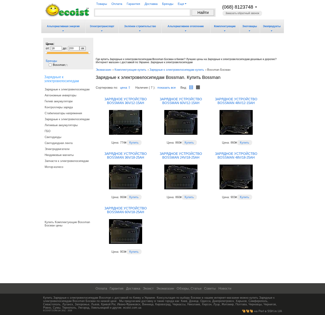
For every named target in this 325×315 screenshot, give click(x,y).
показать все (166, 87)
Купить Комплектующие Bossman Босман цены (67, 223)
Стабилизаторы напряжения (63, 113)
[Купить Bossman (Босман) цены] (68, 218)
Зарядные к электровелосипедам (67, 89)
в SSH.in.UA (273, 311)
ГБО (47, 131)
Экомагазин (164, 288)
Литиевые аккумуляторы (61, 125)
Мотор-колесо (54, 167)
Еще (181, 4)
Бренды (167, 4)
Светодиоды (53, 137)
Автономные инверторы (60, 95)
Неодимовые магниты (59, 155)
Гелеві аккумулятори (59, 101)
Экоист (148, 288)
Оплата (116, 4)
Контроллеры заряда (59, 107)
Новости (224, 288)
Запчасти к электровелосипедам (67, 161)
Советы (209, 288)
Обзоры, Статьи (188, 288)
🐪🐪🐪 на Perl (253, 311)
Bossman (59, 64)
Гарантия (133, 4)
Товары (101, 4)
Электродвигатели (57, 149)
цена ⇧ (125, 87)
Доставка (151, 4)
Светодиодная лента (59, 143)
